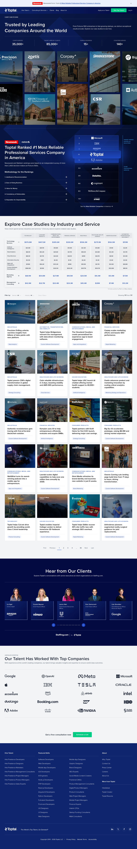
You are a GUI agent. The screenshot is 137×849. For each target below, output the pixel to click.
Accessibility (93, 839)
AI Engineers (43, 775)
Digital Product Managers (78, 788)
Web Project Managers (77, 796)
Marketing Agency (10, 276)
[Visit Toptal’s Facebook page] (124, 829)
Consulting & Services (39, 10)
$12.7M (125, 252)
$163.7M (97, 268)
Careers (105, 771)
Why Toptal (106, 759)
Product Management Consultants (81, 784)
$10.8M (97, 248)
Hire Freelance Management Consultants (20, 771)
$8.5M (111, 256)
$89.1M (125, 268)
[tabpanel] (16, 603)
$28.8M (125, 264)
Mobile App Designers (77, 759)
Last (92, 548)
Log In (130, 10)
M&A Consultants (75, 816)
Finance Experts (75, 804)
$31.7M (70, 252)
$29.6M (56, 252)
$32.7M (42, 283)
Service (15, 295)
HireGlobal (106, 788)
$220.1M (55, 268)
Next (86, 548)
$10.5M (70, 248)
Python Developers (45, 796)
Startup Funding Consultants (79, 812)
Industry (28, 295)
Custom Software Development (12, 268)
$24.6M (56, 256)
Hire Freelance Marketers (14, 767)
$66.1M (28, 252)
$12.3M (111, 252)
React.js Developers (45, 788)
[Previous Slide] (53, 625)
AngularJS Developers (46, 792)
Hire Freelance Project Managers (17, 775)
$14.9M (125, 256)
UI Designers (43, 812)
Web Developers (44, 763)
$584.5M (28, 268)
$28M (97, 283)
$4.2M (83, 260)
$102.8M (111, 268)
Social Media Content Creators (80, 775)
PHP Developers (44, 784)
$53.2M (42, 252)
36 (81, 548)
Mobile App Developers (47, 767)
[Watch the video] (26, 71)
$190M (28, 264)
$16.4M (97, 276)
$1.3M (97, 260)
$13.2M (125, 283)
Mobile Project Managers (78, 800)
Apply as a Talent (103, 10)
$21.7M (42, 256)
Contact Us (106, 763)
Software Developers (46, 759)
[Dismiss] (131, 3)
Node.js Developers (45, 780)
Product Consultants (76, 792)
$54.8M (42, 276)
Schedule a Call (82, 734)
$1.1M (69, 260)
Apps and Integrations (10, 264)
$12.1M (28, 260)
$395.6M (55, 242)
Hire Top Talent (119, 10)
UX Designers (43, 808)
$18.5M (70, 276)
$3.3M (125, 260)
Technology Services (10, 242)
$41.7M (97, 264)
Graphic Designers (76, 763)
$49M (83, 256)
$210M (42, 268)
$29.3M (70, 283)
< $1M (42, 260)
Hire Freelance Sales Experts (15, 784)
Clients (52, 10)
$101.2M (55, 264)
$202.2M (69, 268)
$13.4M (111, 276)
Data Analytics (11, 252)
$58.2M (83, 252)
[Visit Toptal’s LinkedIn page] (112, 829)
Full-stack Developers (46, 800)
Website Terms (82, 839)
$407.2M (42, 242)
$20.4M (56, 283)
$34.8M (97, 252)
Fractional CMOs (75, 780)
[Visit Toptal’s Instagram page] (130, 829)
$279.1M (97, 242)
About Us (64, 10)
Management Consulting (11, 283)
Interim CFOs (74, 808)
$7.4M (111, 248)
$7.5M (125, 276)
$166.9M (111, 242)
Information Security (13, 260)
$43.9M (28, 248)
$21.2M (83, 248)
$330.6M (69, 242)
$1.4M (111, 260)
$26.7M (97, 256)
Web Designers (43, 816)
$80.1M (28, 256)
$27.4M (56, 276)
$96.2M (42, 264)
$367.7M (83, 268)
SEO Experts (73, 771)
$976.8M (28, 242)
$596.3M (83, 242)
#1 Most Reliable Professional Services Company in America (80, 3)
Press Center (107, 767)
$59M (69, 264)
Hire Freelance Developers (14, 759)
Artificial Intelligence (10, 248)
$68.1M (28, 276)
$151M (125, 242)
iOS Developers (44, 771)
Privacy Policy (70, 839)
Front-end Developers (46, 804)
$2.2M (125, 248)
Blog (57, 10)
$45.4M (83, 283)
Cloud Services (11, 256)
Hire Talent (25, 10)
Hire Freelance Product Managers (17, 780)
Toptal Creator (107, 792)
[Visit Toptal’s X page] (118, 829)
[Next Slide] (83, 625)
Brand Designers (75, 767)
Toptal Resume (107, 796)
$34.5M (111, 264)
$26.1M (70, 256)
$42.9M (28, 283)
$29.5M (83, 276)
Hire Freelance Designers (14, 763)
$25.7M (42, 248)
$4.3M (56, 260)
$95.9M (83, 264)
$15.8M (56, 248)
